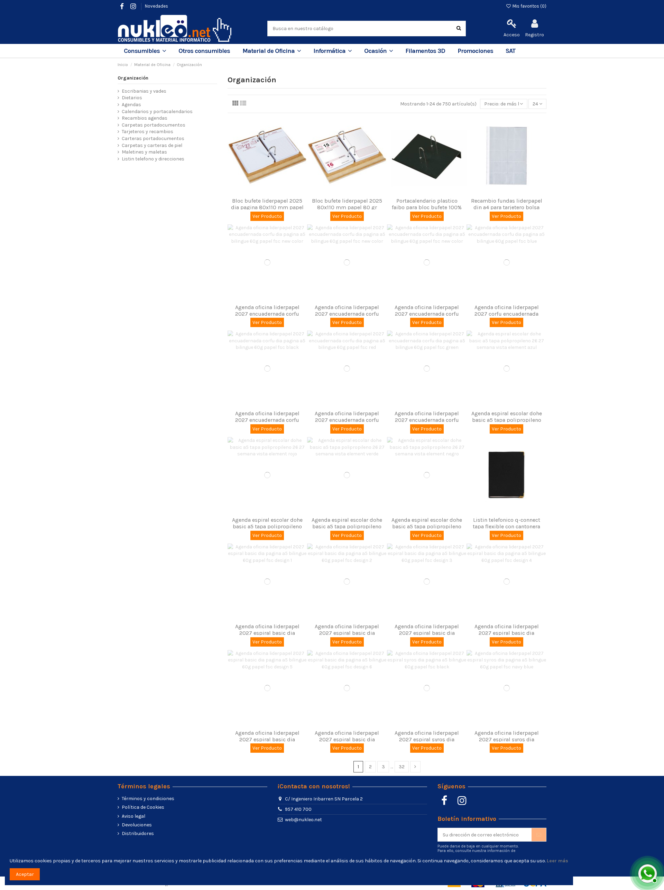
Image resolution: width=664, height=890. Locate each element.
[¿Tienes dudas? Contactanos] (646, 872)
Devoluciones (137, 825)
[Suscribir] (539, 834)
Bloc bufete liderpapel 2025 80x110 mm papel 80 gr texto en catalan (347, 207)
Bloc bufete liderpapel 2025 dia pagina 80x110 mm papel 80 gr (267, 207)
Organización (133, 78)
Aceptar (25, 874)
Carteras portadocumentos (153, 138)
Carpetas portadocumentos (153, 125)
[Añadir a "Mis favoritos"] (262, 191)
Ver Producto (267, 216)
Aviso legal (133, 816)
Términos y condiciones (148, 798)
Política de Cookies (143, 807)
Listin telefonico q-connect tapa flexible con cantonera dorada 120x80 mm (506, 526)
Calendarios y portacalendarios (157, 111)
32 (402, 767)
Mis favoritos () (528, 6)
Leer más (557, 861)
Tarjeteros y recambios (147, 132)
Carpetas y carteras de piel (152, 145)
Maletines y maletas (144, 152)
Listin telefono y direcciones (153, 159)
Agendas (131, 105)
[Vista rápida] (272, 191)
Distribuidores (138, 833)
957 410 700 (298, 809)
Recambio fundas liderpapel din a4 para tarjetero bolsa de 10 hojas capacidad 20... (506, 207)
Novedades (156, 6)
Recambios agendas (144, 118)
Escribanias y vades (144, 91)
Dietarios (132, 98)
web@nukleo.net (303, 820)
